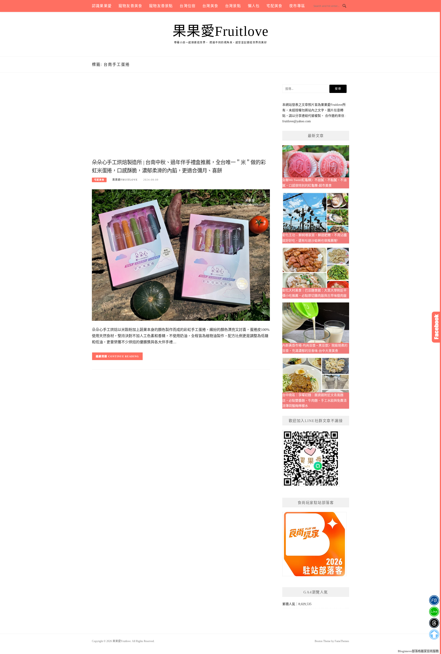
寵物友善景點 (161, 6)
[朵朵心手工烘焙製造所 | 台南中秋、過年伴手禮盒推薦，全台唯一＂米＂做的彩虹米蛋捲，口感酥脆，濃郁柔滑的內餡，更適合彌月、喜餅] (181, 255)
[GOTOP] (434, 634)
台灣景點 (233, 6)
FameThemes (342, 641)
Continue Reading (123, 356)
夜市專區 (297, 6)
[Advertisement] (181, 121)
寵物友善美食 (130, 6)
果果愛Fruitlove (220, 31)
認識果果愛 (102, 6)
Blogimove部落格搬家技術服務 (418, 651)
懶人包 (254, 6)
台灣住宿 (187, 6)
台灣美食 (210, 6)
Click (436, 327)
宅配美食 (274, 6)
